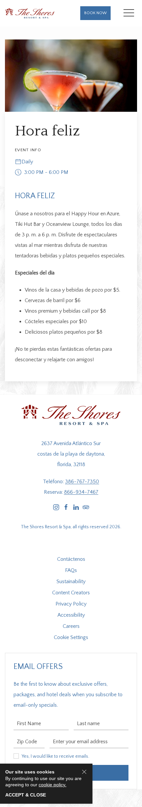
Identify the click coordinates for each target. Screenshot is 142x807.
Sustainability (71, 581)
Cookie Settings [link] (71, 637)
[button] (129, 13)
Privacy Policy (71, 604)
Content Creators (71, 593)
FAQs (71, 570)
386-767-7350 (82, 482)
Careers (71, 626)
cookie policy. (52, 784)
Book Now (95, 13)
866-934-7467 (81, 492)
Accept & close (25, 794)
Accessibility (71, 615)
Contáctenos (71, 559)
